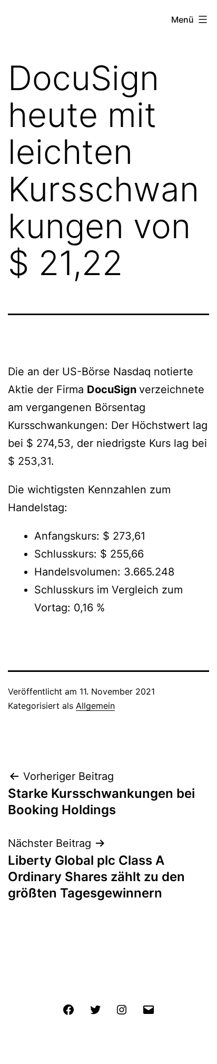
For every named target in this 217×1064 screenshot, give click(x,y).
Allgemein (95, 705)
